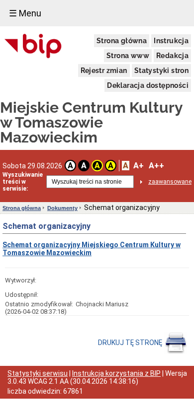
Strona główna (122, 41)
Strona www (127, 56)
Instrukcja (171, 41)
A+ (138, 165)
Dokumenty (62, 208)
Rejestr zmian (104, 70)
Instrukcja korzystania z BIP (116, 373)
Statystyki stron (161, 70)
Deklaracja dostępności (148, 85)
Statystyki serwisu (37, 373)
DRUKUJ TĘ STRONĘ (131, 343)
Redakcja (172, 56)
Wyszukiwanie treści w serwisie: (22, 181)
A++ (156, 165)
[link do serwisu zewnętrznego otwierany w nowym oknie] (33, 46)
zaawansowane (170, 181)
